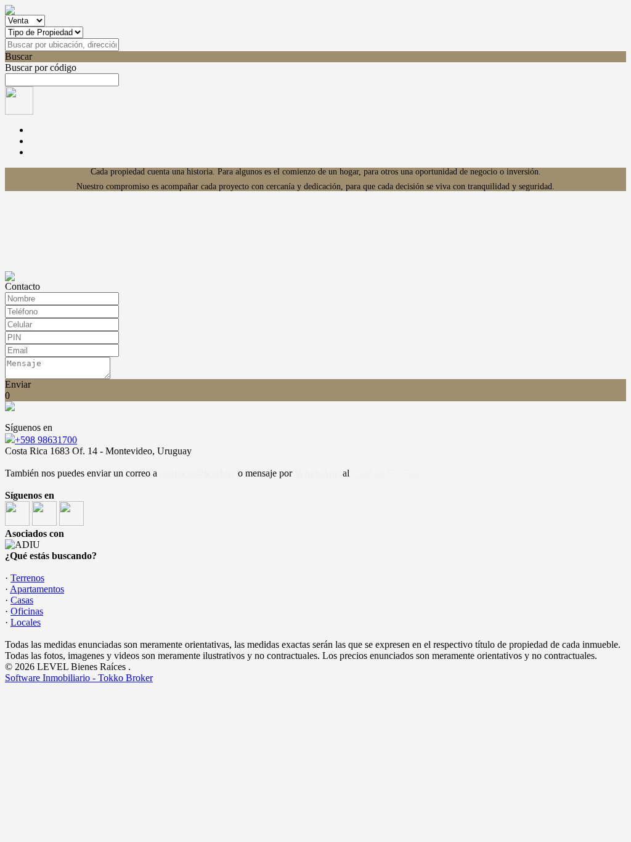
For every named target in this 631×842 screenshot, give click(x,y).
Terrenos (27, 578)
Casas (21, 600)
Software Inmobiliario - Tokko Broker (79, 677)
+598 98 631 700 (385, 473)
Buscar (18, 56)
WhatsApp (317, 473)
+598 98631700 (46, 440)
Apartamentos (37, 589)
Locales (25, 622)
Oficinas (26, 611)
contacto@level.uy (197, 473)
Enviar (18, 384)
